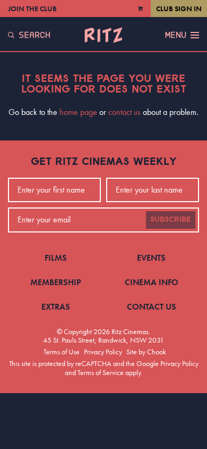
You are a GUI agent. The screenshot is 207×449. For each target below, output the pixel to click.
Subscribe (170, 219)
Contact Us (151, 306)
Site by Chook (146, 351)
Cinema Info (151, 282)
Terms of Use (62, 351)
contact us (124, 112)
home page (78, 112)
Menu (175, 35)
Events (151, 257)
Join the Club (32, 8)
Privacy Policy (103, 351)
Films (56, 257)
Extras (55, 306)
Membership (55, 282)
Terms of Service (100, 372)
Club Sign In (179, 8)
